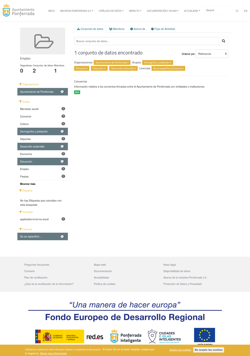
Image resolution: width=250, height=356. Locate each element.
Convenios (80, 81)
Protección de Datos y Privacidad (182, 284)
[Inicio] (19, 10)
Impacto (134, 11)
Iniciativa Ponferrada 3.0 (75, 11)
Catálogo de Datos (110, 11)
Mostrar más (28, 184)
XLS (77, 92)
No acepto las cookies (209, 349)
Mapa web (100, 264)
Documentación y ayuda (162, 11)
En (245, 11)
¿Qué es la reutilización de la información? (49, 284)
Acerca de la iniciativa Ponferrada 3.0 (185, 277)
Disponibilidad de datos (176, 271)
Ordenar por (188, 54)
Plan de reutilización (36, 277)
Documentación (103, 271)
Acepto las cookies (180, 350)
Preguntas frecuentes (36, 264)
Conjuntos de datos (91, 29)
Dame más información (53, 353)
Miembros (118, 29)
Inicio (51, 11)
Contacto (29, 271)
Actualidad (191, 11)
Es (237, 11)
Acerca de (139, 29)
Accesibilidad (101, 277)
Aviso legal (169, 264)
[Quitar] (128, 62)
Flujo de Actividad (164, 29)
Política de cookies (104, 284)
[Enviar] (223, 41)
